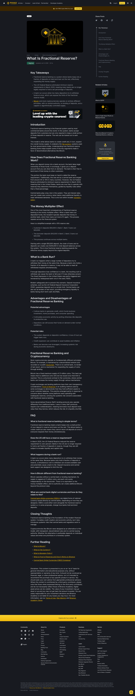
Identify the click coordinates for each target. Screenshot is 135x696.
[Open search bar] (110, 3)
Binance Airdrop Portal (103, 668)
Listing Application (83, 632)
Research (62, 654)
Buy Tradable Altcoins (84, 675)
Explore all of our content (66, 618)
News (42, 636)
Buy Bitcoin (81, 664)
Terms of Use (32, 687)
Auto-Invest (63, 647)
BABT (61, 652)
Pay (61, 634)
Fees (98, 659)
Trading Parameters (102, 665)
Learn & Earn (82, 646)
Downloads (43, 658)
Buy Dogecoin (82, 670)
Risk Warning (44, 654)
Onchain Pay (82, 638)
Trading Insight (101, 641)
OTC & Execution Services (104, 636)
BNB (98, 634)
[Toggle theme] (131, 3)
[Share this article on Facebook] (102, 20)
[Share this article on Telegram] (107, 20)
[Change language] (128, 3)
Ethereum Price (82, 653)
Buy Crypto (62, 632)
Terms (42, 643)
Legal (42, 641)
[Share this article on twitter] (96, 20)
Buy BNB (81, 666)
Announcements (45, 634)
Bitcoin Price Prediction (84, 657)
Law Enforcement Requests (104, 670)
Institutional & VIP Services (85, 634)
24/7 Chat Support (102, 651)
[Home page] (12, 3)
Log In (115, 3)
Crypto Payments (64, 636)
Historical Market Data (103, 638)
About (42, 630)
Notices (43, 656)
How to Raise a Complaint (103, 672)
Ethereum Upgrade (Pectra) (86, 662)
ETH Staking (63, 649)
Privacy (43, 645)
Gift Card (62, 643)
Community (44, 652)
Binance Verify (101, 663)
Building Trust (44, 647)
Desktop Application (46, 660)
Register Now (105, 158)
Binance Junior (63, 638)
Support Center (101, 653)
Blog (42, 649)
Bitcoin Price (82, 651)
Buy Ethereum (82, 673)
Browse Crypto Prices (84, 648)
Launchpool (63, 645)
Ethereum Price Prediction (85, 659)
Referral (99, 632)
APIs (98, 661)
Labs (80, 636)
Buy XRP (81, 668)
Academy (62, 641)
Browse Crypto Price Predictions (87, 655)
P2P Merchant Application (85, 630)
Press (42, 638)
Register (122, 3)
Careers (43, 632)
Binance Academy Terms (48, 687)
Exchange (62, 630)
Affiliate (99, 630)
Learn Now (78, 8)
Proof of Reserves (101, 643)
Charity (61, 656)
